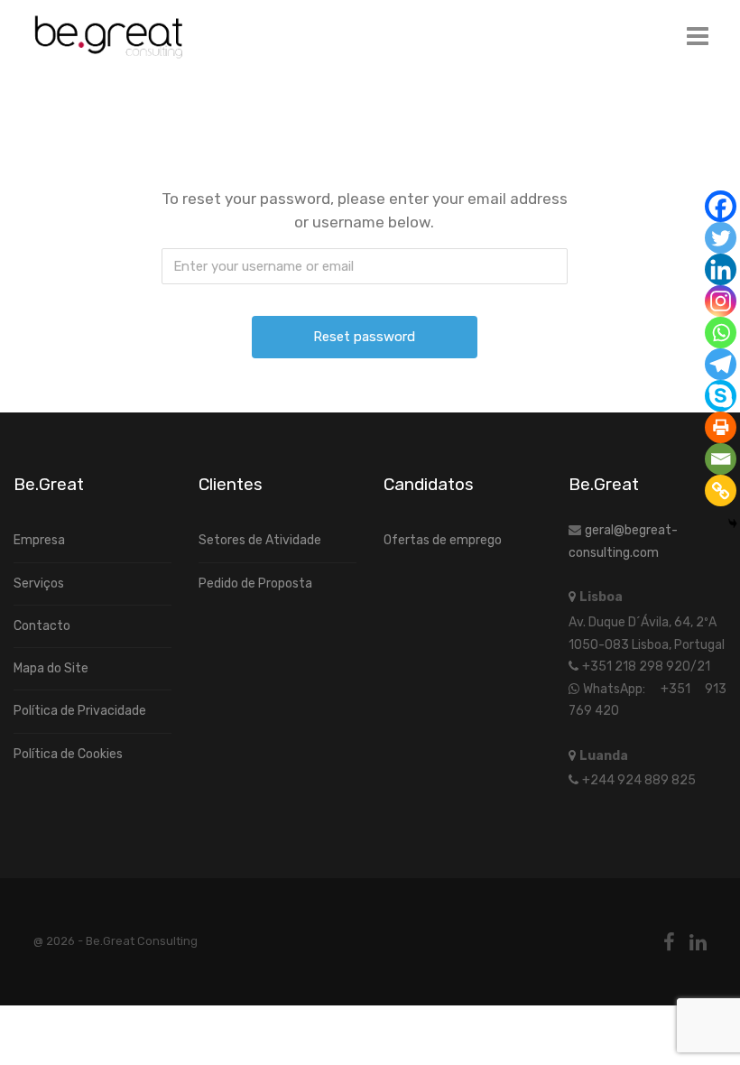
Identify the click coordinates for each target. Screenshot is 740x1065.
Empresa (39, 540)
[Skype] (720, 396)
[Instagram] (720, 301)
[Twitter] (720, 238)
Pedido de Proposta (255, 583)
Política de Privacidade (80, 710)
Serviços (39, 583)
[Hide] (733, 523)
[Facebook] (720, 206)
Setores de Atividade (260, 540)
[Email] (720, 459)
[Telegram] (720, 364)
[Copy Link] (720, 490)
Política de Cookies (68, 754)
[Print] (720, 427)
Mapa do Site (51, 668)
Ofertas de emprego (443, 540)
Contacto (42, 626)
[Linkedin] (720, 269)
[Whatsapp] (720, 332)
